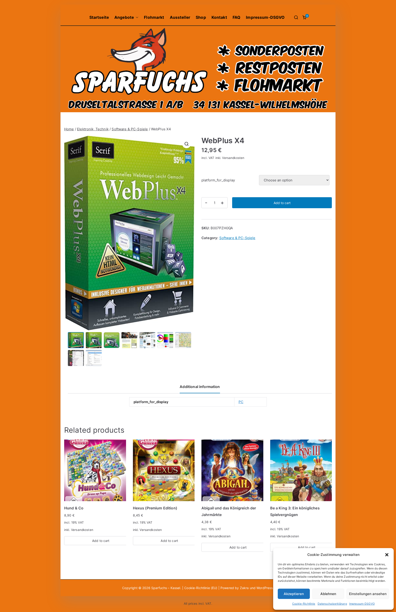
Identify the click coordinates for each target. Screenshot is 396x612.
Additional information (200, 386)
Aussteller (180, 17)
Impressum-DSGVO (362, 603)
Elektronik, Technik (93, 129)
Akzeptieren (294, 594)
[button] (387, 554)
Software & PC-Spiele (130, 129)
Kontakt (219, 17)
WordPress (264, 588)
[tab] (200, 388)
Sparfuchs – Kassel (165, 588)
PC (241, 402)
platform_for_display (218, 180)
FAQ (236, 17)
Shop (201, 17)
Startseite (99, 17)
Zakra (244, 588)
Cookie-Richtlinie (303, 603)
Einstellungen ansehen (368, 594)
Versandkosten (233, 158)
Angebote (124, 17)
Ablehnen (328, 594)
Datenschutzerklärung (332, 603)
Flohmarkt (154, 17)
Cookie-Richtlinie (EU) (201, 588)
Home (69, 129)
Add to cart (282, 203)
